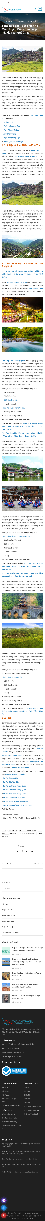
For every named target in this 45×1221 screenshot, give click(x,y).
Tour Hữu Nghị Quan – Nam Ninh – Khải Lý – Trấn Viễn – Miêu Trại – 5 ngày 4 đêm (22, 566)
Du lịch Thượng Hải (10, 778)
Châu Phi (27, 1099)
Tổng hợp (5, 904)
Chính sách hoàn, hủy (9, 1122)
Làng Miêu (12, 833)
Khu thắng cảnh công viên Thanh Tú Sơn (18, 536)
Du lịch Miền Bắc (8, 910)
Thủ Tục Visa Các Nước (10, 932)
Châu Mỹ (27, 1095)
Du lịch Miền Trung (8, 915)
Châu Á (26, 1087)
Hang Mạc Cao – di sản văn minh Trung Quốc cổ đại (19, 1159)
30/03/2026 (18, 991)
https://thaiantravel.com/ (12, 755)
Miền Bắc (5, 1087)
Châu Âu (27, 1091)
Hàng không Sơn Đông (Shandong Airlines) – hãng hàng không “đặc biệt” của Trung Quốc (26, 961)
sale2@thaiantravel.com (15, 1052)
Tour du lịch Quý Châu (27, 833)
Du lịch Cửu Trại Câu (11, 782)
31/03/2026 (18, 979)
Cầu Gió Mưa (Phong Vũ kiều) (14, 408)
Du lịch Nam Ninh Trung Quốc (14, 794)
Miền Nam (5, 1091)
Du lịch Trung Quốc (28, 21)
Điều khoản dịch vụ (8, 1114)
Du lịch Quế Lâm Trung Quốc (14, 798)
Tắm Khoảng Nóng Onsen (11, 1105)
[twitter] (8, 2)
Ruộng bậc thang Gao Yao (12, 677)
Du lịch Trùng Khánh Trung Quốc (15, 801)
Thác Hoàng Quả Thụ (12, 126)
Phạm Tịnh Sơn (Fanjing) (13, 142)
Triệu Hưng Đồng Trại (11, 138)
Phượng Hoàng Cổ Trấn (17, 282)
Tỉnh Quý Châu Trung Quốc (13, 361)
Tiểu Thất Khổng (9, 134)
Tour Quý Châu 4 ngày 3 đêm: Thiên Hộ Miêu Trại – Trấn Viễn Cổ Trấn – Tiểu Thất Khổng (22, 426)
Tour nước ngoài (32, 761)
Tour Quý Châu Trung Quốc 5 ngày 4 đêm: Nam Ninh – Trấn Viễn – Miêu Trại (22, 711)
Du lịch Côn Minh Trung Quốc (14, 790)
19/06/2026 (18, 954)
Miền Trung (6, 1095)
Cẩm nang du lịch (12, 21)
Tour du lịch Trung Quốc (15, 774)
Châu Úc (27, 1103)
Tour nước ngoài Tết (31, 1110)
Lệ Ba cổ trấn (9, 122)
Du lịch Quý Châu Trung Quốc (14, 786)
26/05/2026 (18, 968)
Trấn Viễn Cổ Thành (11, 130)
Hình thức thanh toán (9, 1118)
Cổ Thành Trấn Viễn (11, 400)
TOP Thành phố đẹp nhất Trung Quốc (17, 805)
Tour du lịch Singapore (20, 767)
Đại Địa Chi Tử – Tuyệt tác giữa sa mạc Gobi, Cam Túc (20, 1172)
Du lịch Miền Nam (8, 921)
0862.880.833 (15, 1048)
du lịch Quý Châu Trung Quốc (27, 156)
